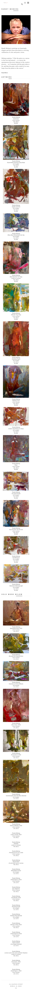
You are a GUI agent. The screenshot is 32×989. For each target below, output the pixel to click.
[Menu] (28, 2)
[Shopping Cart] (25, 3)
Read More (4, 73)
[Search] (22, 4)
